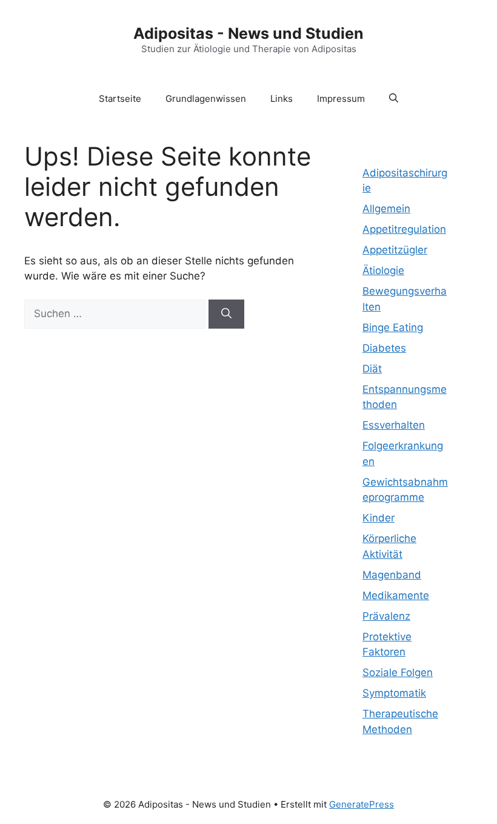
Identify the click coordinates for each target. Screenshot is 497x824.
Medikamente (395, 595)
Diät (372, 369)
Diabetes (384, 348)
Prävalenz (386, 616)
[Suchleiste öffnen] (393, 99)
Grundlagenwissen (205, 98)
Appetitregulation (404, 229)
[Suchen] (226, 314)
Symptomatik (394, 693)
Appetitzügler (394, 250)
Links (281, 98)
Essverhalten (393, 425)
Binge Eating (392, 327)
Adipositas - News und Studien (248, 33)
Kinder (378, 518)
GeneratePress (361, 804)
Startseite (120, 98)
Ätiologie (383, 270)
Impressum (341, 98)
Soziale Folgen (397, 672)
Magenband (391, 575)
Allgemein (386, 209)
